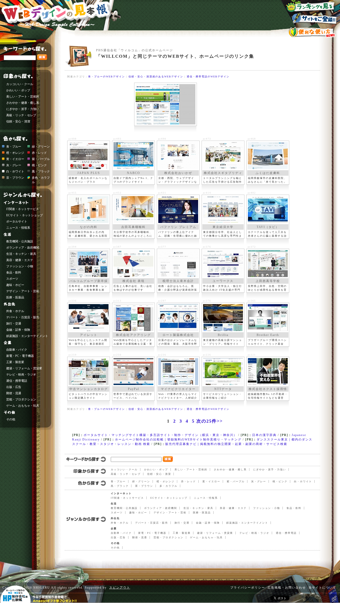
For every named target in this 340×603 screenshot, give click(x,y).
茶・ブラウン (144, 486)
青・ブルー (118, 481)
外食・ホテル (120, 522)
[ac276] (223, 317)
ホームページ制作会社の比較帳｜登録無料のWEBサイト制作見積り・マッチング (178, 439)
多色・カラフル (41, 178)
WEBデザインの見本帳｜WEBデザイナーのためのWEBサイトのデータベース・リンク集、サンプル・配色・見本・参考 (61, 21)
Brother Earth (268, 335)
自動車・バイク (121, 533)
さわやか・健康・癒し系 (230, 469)
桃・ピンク (280, 481)
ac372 (252, 246)
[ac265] (267, 317)
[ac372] (267, 263)
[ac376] (223, 263)
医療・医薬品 (202, 512)
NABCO (133, 173)
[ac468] (267, 155)
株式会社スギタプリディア (223, 173)
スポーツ (117, 512)
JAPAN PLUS (88, 173)
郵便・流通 (139, 537)
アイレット (88, 335)
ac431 (162, 192)
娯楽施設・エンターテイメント (247, 522)
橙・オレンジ (165, 481)
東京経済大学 (223, 227)
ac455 (72, 192)
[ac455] (88, 209)
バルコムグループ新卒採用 (88, 281)
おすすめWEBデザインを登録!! (311, 19)
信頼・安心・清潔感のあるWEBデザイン (155, 76)
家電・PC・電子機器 (152, 533)
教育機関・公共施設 (124, 508)
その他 (115, 547)
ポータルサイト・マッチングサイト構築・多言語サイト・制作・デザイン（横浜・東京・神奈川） (160, 435)
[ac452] (133, 209)
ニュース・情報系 (206, 497)
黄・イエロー (211, 481)
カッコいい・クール (124, 469)
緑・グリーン (141, 481)
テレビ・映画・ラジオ (254, 533)
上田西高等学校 (268, 281)
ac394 (72, 246)
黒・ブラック (120, 486)
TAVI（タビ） (268, 227)
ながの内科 (88, 227)
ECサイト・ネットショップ (168, 497)
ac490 (162, 138)
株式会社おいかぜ (178, 173)
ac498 (72, 138)
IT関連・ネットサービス (127, 497)
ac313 (117, 300)
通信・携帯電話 (286, 533)
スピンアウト (119, 587)
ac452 (117, 192)
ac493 (117, 138)
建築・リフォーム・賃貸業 (215, 533)
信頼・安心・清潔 (159, 474)
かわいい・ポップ (156, 469)
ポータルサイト (16, 221)
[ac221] (267, 371)
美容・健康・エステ (233, 508)
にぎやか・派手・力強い (269, 469)
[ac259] (88, 371)
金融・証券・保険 (208, 522)
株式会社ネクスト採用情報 (268, 389)
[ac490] (178, 155)
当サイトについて (322, 587)
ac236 (162, 354)
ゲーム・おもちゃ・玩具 (206, 537)
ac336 (72, 300)
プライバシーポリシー (247, 587)
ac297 (162, 300)
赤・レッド (188, 481)
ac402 (252, 192)
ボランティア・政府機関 (160, 508)
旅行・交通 (181, 522)
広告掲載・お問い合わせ (287, 587)
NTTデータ (223, 389)
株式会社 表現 (133, 281)
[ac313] (133, 317)
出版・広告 (118, 537)
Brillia (223, 335)
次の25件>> (209, 421)
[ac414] (223, 209)
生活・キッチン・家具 (198, 508)
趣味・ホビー (138, 512)
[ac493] (133, 155)
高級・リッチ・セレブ (126, 474)
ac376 (207, 246)
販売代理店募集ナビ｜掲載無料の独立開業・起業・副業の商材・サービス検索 (226, 444)
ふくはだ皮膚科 (268, 173)
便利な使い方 (311, 32)
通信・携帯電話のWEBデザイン (208, 76)
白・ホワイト (303, 481)
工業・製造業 (182, 533)
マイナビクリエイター (178, 389)
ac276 (207, 300)
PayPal (133, 389)
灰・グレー (258, 481)
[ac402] (267, 209)
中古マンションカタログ (88, 389)
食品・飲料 (293, 508)
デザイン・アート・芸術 (170, 512)
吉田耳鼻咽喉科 (133, 227)
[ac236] (178, 371)
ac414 (207, 192)
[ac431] (178, 209)
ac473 (207, 138)
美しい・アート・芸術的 (190, 469)
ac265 (252, 300)
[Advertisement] (186, 64)
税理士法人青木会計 (178, 281)
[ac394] (88, 263)
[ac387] (133, 263)
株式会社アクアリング (133, 335)
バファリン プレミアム (178, 227)
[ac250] (133, 371)
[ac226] (223, 371)
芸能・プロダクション (168, 537)
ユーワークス (223, 281)
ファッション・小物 (266, 508)
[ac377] (178, 263)
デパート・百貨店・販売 (151, 522)
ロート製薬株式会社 (178, 335)
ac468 (252, 138)
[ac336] (88, 317)
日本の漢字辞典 (264, 435)
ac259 (72, 354)
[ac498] (88, 155)
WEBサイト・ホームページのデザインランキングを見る (311, 6)
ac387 (117, 246)
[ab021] (165, 104)
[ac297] (178, 317)
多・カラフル (168, 486)
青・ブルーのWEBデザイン (106, 76)
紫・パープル (236, 481)
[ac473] (223, 155)
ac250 (117, 354)
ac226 (207, 354)
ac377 (162, 246)
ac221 (252, 354)
